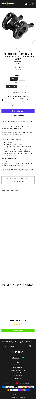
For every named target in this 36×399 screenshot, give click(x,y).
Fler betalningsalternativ (18, 115)
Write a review (18, 331)
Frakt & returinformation (18, 178)
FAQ (18, 362)
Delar (17, 49)
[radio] (13, 78)
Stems (22, 49)
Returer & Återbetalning (18, 370)
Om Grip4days (18, 365)
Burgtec (18, 51)
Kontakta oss (18, 378)
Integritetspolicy (18, 375)
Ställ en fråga (18, 182)
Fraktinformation (18, 367)
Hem (13, 49)
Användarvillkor (18, 373)
